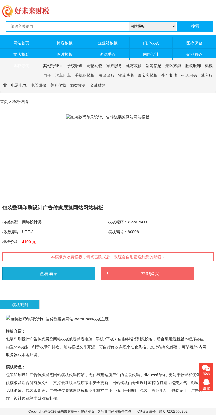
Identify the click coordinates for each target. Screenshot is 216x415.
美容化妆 (58, 85)
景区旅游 (173, 65)
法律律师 (106, 75)
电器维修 (38, 85)
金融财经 (97, 85)
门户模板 (151, 43)
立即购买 (150, 273)
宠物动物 (94, 65)
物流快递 (126, 75)
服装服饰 (193, 65)
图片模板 (65, 54)
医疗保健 (194, 43)
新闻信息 (153, 65)
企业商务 (194, 54)
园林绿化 (21, 65)
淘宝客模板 (148, 75)
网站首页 (21, 43)
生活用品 (189, 75)
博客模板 (65, 43)
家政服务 (114, 65)
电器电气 (19, 85)
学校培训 (75, 65)
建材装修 (134, 65)
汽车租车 (63, 75)
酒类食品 (78, 85)
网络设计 (151, 54)
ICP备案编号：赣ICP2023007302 (162, 412)
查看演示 (49, 273)
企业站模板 (108, 43)
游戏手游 (108, 54)
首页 (4, 101)
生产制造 (169, 75)
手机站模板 (84, 75)
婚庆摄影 (21, 54)
